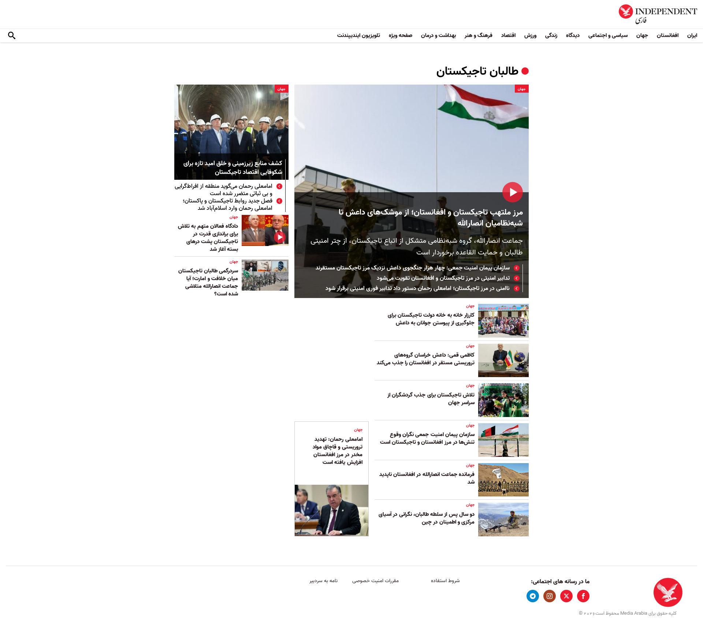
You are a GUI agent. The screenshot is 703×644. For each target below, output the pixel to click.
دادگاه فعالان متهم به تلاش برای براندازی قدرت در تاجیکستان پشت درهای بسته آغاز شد (208, 238)
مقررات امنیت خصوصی (375, 581)
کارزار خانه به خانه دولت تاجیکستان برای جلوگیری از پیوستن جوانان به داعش (431, 319)
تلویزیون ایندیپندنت (358, 35)
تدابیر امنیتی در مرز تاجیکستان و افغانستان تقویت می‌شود (443, 278)
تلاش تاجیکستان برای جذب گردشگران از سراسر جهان (431, 399)
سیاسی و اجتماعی (608, 35)
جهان (642, 35)
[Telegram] (533, 596)
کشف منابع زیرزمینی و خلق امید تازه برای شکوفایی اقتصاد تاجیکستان (232, 168)
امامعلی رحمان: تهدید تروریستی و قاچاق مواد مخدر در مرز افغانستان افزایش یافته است (337, 451)
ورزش (530, 35)
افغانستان (667, 35)
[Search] (11, 35)
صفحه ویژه (400, 35)
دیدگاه (573, 35)
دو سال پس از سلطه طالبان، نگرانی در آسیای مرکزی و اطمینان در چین (427, 518)
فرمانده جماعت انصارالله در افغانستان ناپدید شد (427, 478)
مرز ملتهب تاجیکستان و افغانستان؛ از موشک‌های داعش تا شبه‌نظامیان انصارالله (431, 218)
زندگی (551, 35)
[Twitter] (566, 596)
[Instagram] (549, 596)
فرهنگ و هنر (478, 35)
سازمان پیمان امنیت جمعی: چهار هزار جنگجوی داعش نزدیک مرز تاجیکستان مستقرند (413, 268)
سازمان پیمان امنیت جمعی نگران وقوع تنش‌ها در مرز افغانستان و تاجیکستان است (427, 438)
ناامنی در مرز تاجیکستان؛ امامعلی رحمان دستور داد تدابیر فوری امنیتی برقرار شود (418, 288)
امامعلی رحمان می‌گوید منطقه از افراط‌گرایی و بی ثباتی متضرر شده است (223, 190)
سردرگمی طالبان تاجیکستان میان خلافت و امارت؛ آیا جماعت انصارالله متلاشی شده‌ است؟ (208, 282)
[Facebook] (583, 596)
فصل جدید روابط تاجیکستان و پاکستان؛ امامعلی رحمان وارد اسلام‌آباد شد (227, 204)
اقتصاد (508, 35)
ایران (692, 35)
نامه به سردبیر (323, 581)
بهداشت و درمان (438, 35)
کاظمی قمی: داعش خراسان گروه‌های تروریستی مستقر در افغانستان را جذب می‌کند (426, 359)
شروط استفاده (445, 581)
